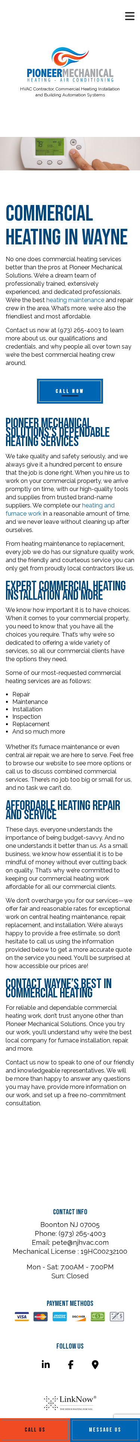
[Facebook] (70, 1365)
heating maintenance (75, 300)
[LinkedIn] (45, 1365)
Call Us (35, 1429)
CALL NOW (70, 391)
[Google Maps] (95, 1365)
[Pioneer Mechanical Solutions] (70, 65)
